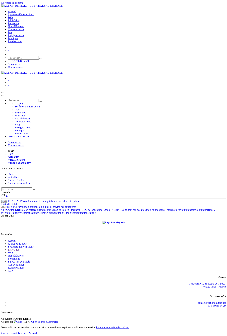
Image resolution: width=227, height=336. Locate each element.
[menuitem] (12, 11)
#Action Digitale (10, 212)
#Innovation (55, 212)
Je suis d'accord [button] (28, 333)
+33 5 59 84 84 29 (18, 61)
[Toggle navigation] (2, 92)
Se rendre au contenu (12, 2)
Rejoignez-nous (16, 267)
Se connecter (14, 64)
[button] (12, 168)
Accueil (12, 240)
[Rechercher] (40, 58)
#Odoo (65, 212)
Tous (10, 153)
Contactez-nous (16, 67)
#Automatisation (28, 212)
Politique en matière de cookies (112, 327)
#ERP (40, 212)
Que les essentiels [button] (10, 333)
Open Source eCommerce (44, 321)
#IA (46, 212)
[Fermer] (2, 95)
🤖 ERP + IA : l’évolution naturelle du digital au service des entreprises (38, 206)
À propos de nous (17, 243)
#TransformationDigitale (83, 212)
